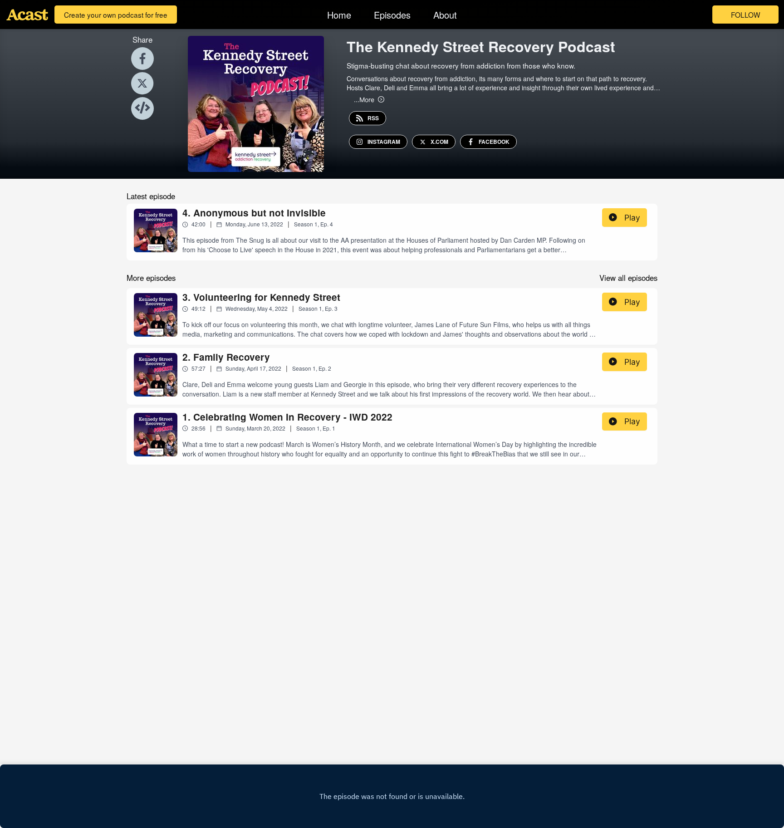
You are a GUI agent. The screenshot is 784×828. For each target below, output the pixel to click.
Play (632, 217)
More (364, 99)
